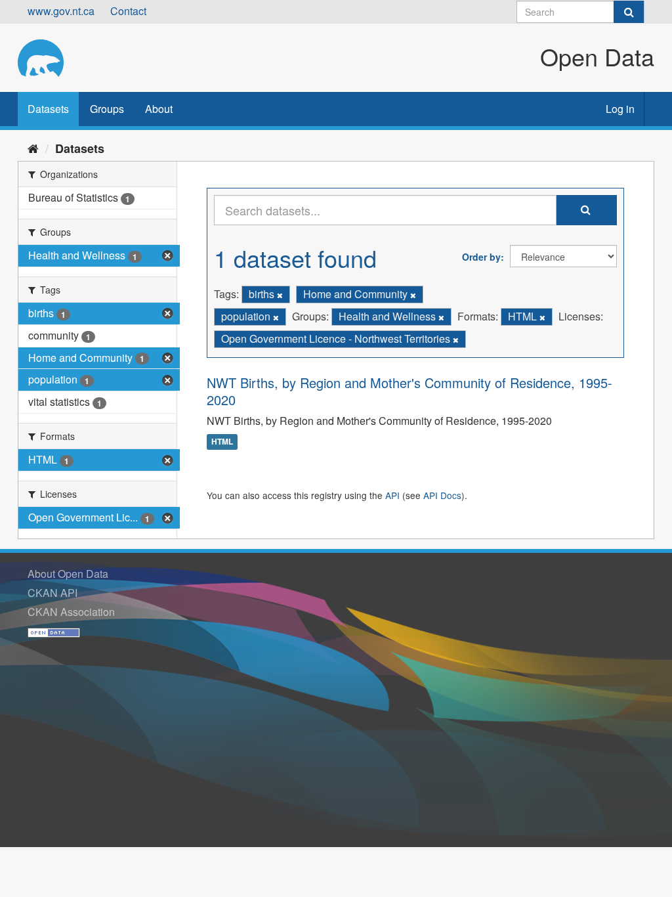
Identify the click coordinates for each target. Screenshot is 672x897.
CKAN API (52, 592)
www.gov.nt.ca (61, 10)
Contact (128, 10)
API (392, 495)
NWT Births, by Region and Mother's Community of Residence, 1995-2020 (409, 391)
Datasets (48, 108)
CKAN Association (71, 611)
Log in (620, 108)
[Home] (33, 147)
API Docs (442, 495)
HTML (222, 442)
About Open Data (68, 573)
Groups (107, 108)
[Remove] (280, 295)
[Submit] (629, 12)
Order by (481, 256)
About (159, 108)
